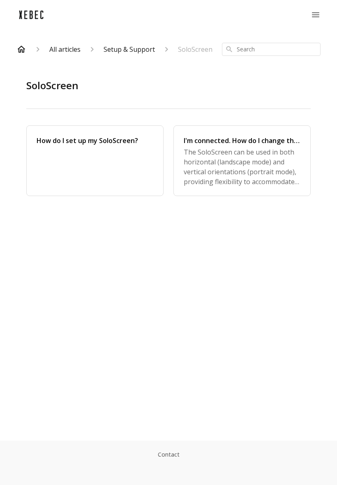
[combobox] (271, 49)
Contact (169, 454)
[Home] (21, 49)
